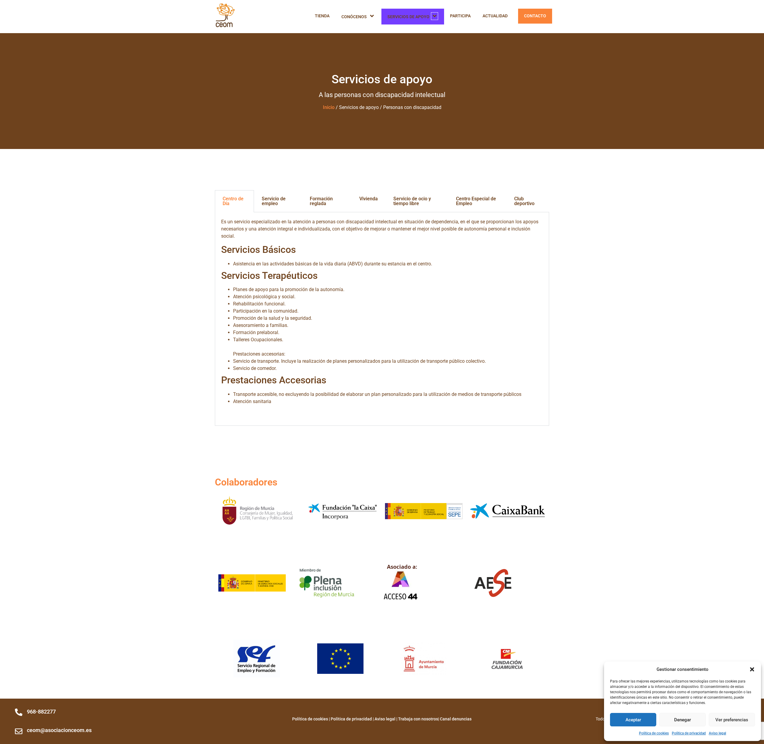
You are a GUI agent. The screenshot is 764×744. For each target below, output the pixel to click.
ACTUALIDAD (495, 16)
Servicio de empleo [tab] (274, 201)
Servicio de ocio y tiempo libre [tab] (412, 201)
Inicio (329, 107)
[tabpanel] (382, 319)
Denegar (682, 720)
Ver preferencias (731, 720)
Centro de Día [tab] (233, 201)
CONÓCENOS (354, 16)
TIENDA (322, 16)
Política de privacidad (689, 733)
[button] (752, 669)
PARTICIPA (460, 16)
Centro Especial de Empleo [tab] (476, 201)
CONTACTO (535, 16)
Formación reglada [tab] (321, 201)
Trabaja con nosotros (418, 719)
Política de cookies (654, 733)
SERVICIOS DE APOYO (408, 16)
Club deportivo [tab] (524, 201)
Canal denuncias (456, 719)
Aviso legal (717, 733)
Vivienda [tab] (368, 199)
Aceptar (633, 720)
